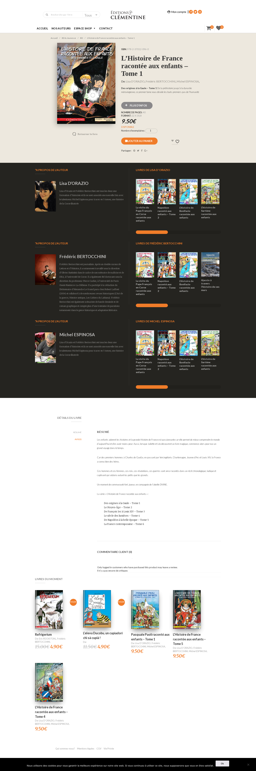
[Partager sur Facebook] (141, 150)
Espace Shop (83, 28)
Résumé (77, 432)
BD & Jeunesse (69, 38)
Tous (88, 15)
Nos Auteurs (61, 28)
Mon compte (178, 11)
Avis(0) (78, 439)
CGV (99, 748)
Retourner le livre (80, 134)
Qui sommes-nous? (65, 748)
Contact (106, 28)
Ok (222, 763)
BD (81, 38)
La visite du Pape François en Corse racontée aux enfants (144, 214)
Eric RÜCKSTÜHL (47, 638)
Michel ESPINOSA (188, 81)
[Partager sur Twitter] (138, 150)
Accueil (42, 28)
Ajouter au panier (139, 140)
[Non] (248, 764)
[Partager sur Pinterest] (134, 150)
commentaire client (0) (114, 551)
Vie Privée (109, 748)
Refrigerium (43, 634)
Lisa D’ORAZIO (135, 81)
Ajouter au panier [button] (145, 260)
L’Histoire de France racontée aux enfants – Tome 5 (189, 639)
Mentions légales (85, 748)
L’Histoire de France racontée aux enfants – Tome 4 (51, 711)
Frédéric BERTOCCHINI (161, 81)
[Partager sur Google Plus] (145, 150)
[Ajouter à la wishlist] (145, 200)
